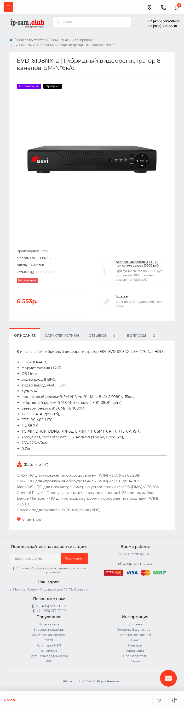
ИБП (49, 661)
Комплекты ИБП (49, 645)
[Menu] (8, 7)
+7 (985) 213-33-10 (162, 26)
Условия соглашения (135, 635)
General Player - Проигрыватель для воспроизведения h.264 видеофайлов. (86, 492)
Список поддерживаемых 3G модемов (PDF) (58, 510)
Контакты (135, 645)
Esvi (45, 251)
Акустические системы (49, 635)
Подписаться (74, 558)
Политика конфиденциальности (52, 568)
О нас (135, 640)
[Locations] (149, 7)
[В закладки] (158, 700)
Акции (135, 661)
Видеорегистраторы (32, 40)
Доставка (135, 624)
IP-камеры (49, 651)
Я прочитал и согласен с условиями (52, 570)
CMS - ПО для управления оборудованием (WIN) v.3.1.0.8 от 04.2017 (79, 481)
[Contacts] (163, 7)
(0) (32, 272)
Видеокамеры (49, 624)
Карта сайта (135, 651)
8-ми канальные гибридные (73, 40)
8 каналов (31, 519)
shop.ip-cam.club (135, 563)
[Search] (57, 21)
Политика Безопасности (135, 629)
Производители (135, 656)
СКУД (49, 640)
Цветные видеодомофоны (48, 656)
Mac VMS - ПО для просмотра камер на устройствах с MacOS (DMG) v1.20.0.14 (88, 487)
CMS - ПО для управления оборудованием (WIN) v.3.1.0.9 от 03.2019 (78, 475)
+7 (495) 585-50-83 (163, 21)
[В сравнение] (174, 700)
